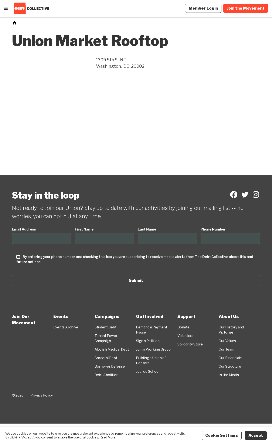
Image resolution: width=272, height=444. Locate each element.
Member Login (203, 8)
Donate (183, 327)
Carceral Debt (106, 358)
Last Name (147, 229)
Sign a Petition (148, 341)
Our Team (226, 349)
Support (186, 316)
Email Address (24, 229)
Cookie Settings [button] (221, 435)
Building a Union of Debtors (151, 360)
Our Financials (230, 358)
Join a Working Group (153, 349)
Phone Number (213, 229)
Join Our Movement (23, 319)
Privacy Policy (41, 395)
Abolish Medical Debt (112, 349)
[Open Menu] (6, 8)
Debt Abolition (106, 375)
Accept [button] (255, 435)
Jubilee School (147, 372)
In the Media (229, 375)
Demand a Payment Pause (151, 329)
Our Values (227, 341)
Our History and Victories (231, 329)
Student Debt (105, 327)
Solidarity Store (190, 344)
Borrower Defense (110, 366)
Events (60, 316)
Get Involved (149, 316)
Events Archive (65, 327)
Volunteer (185, 336)
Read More (107, 437)
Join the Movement (246, 8)
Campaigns (107, 316)
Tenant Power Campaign (106, 338)
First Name (84, 229)
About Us (229, 316)
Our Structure (230, 366)
